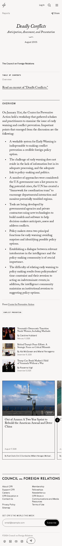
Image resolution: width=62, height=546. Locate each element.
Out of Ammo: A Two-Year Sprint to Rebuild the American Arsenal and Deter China (28, 423)
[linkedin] (10, 541)
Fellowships (37, 489)
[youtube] (16, 541)
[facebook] (4, 541)
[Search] (49, 5)
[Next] (57, 420)
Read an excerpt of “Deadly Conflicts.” (25, 87)
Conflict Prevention (12, 312)
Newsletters (38, 492)
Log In (42, 5)
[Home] (4, 5)
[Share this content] (31, 541)
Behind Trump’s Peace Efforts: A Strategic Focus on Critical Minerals (33, 345)
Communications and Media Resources (45, 500)
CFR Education (9, 496)
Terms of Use (38, 504)
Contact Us (7, 499)
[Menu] (57, 5)
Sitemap (6, 507)
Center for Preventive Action (21, 304)
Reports (6, 13)
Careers (6, 492)
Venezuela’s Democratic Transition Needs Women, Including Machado (33, 329)
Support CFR (8, 489)
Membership (38, 486)
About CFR (7, 486)
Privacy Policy (8, 504)
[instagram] (22, 541)
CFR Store (37, 496)
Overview (6, 79)
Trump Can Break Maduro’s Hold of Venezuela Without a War (32, 362)
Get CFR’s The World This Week (18, 516)
